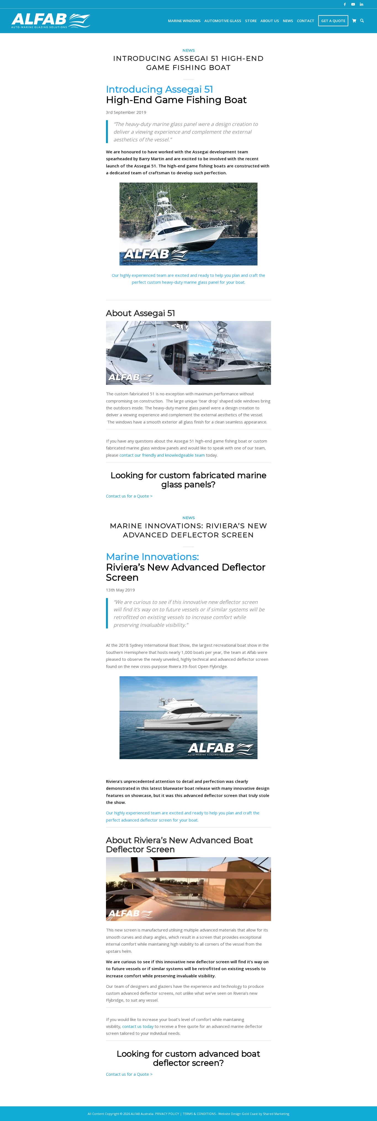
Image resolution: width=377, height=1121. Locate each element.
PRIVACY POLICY (167, 1114)
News (188, 50)
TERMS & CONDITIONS (199, 1114)
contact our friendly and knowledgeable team (162, 455)
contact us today (137, 1026)
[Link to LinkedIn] (361, 4)
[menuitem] (184, 21)
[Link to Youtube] (353, 4)
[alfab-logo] (51, 21)
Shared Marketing (276, 1114)
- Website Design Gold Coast (237, 1114)
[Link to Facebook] (345, 4)
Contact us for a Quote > (129, 496)
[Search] (362, 21)
